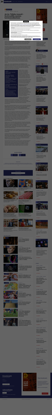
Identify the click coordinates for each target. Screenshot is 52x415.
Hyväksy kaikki (36, 39)
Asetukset (28, 39)
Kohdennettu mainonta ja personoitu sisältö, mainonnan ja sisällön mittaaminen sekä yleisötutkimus (25, 30)
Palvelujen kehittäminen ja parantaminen (16, 31)
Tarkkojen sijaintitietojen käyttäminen (16, 33)
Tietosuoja (12, 39)
